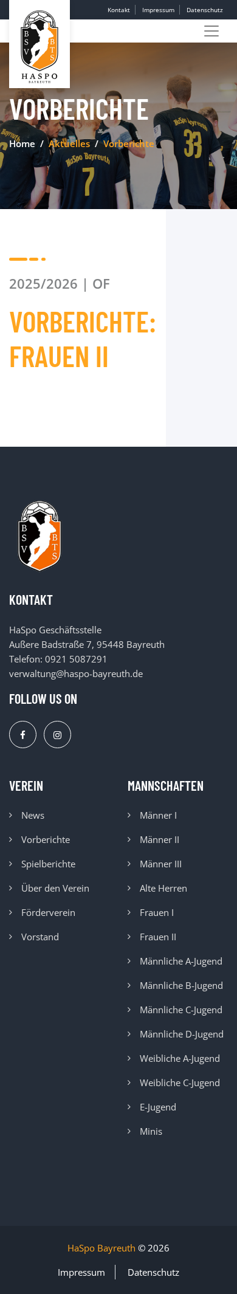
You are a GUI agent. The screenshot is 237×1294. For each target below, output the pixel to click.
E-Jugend (158, 1107)
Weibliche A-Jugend (180, 1058)
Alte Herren (163, 888)
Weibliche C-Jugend (180, 1082)
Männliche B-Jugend (181, 985)
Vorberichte (45, 839)
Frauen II (158, 937)
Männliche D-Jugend (182, 1034)
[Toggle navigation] (211, 31)
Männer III (161, 864)
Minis (151, 1131)
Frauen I (157, 912)
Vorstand (40, 937)
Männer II (159, 839)
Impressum (158, 9)
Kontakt (119, 9)
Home (22, 143)
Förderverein (48, 912)
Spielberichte (48, 864)
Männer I (158, 815)
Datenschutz (205, 9)
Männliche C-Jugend (181, 1009)
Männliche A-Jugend (181, 961)
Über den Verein (55, 888)
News (32, 815)
